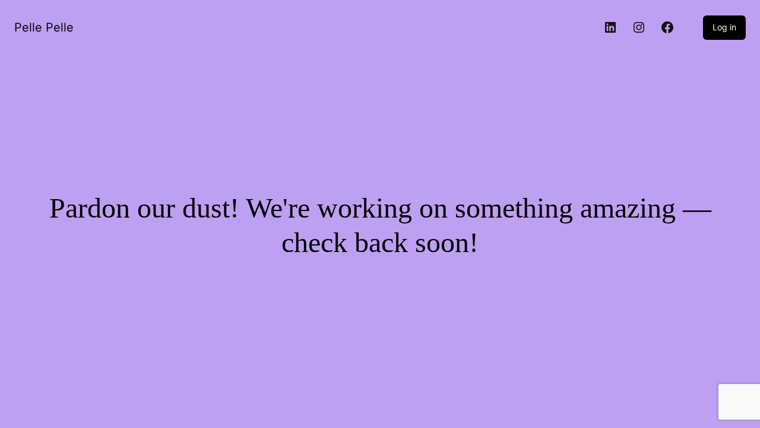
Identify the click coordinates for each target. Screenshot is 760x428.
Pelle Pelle (44, 27)
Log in (724, 27)
